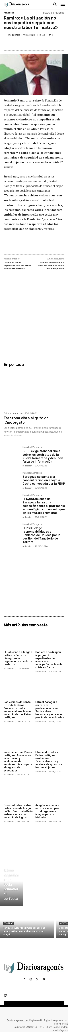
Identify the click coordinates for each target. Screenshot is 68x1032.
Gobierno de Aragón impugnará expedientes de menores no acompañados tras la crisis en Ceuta (49, 660)
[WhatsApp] (43, 43)
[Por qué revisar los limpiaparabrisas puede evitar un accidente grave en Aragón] (27, 923)
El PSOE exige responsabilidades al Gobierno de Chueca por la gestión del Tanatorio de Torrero (41, 535)
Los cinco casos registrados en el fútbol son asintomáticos (17, 265)
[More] (52, 43)
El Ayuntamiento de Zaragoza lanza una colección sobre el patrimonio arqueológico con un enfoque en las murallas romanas (43, 506)
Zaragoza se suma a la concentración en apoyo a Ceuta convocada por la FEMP (43, 480)
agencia (16, 35)
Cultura (7, 413)
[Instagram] (30, 979)
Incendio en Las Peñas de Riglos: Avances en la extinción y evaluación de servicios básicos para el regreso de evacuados (18, 761)
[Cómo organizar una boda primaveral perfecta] (11, 885)
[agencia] (6, 35)
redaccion (18, 413)
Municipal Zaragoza (32, 447)
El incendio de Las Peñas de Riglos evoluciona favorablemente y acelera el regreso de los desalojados (48, 760)
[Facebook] (18, 43)
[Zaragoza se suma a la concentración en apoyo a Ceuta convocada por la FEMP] (12, 480)
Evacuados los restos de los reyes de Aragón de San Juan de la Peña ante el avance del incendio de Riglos (18, 811)
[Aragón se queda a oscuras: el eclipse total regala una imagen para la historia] (49, 792)
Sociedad (8, 923)
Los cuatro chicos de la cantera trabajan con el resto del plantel (51, 265)
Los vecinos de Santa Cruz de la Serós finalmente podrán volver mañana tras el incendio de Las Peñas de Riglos (18, 710)
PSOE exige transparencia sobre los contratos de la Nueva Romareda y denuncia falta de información (42, 456)
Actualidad (9, 13)
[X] (27, 43)
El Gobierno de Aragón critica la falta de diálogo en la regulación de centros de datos (18, 658)
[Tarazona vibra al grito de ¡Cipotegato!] (34, 389)
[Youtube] (44, 979)
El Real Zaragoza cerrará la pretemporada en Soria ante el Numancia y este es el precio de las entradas (49, 710)
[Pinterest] (35, 43)
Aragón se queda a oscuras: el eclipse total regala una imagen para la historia (47, 811)
